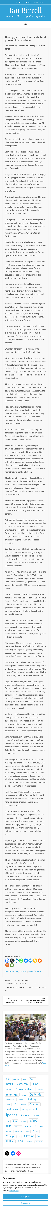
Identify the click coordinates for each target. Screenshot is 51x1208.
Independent (29, 1109)
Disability (31, 1099)
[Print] (40, 961)
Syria (28, 1131)
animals (8, 980)
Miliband (23, 1121)
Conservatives (25, 1089)
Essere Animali (22, 980)
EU (15, 1104)
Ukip (19, 1136)
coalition (9, 1089)
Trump (10, 1136)
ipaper (11, 1115)
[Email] (12, 965)
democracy (11, 1100)
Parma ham (41, 987)
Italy (30, 971)
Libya (7, 1121)
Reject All (25, 1203)
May (15, 1121)
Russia (39, 1126)
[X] (12, 961)
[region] (25, 1191)
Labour (25, 1115)
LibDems (36, 1116)
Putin (28, 1126)
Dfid (21, 1100)
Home (19, 2)
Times (35, 1131)
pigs (7, 991)
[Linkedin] (16, 961)
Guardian (34, 1104)
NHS (8, 1126)
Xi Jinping (39, 1141)
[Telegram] (30, 961)
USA (20, 1141)
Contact (38, 2)
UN (39, 1136)
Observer (18, 1127)
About (28, 2)
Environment (11, 971)
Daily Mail (36, 1094)
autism (16, 1079)
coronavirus (12, 1094)
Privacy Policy (14, 1191)
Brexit (9, 1083)
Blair (24, 1079)
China (35, 1083)
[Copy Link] (35, 961)
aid (8, 1078)
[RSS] (7, 965)
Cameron (22, 1083)
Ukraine (29, 1136)
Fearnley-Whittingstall (16, 984)
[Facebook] (7, 961)
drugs (8, 1104)
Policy (38, 971)
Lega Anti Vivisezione (15, 987)
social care (18, 1131)
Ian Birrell (25, 10)
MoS (31, 987)
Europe (23, 971)
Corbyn (40, 1089)
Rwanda (8, 1131)
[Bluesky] (26, 961)
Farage (23, 1104)
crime (24, 1095)
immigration (12, 1109)
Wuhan (29, 1141)
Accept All (25, 1197)
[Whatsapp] (21, 961)
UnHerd (10, 1141)
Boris (32, 1079)
